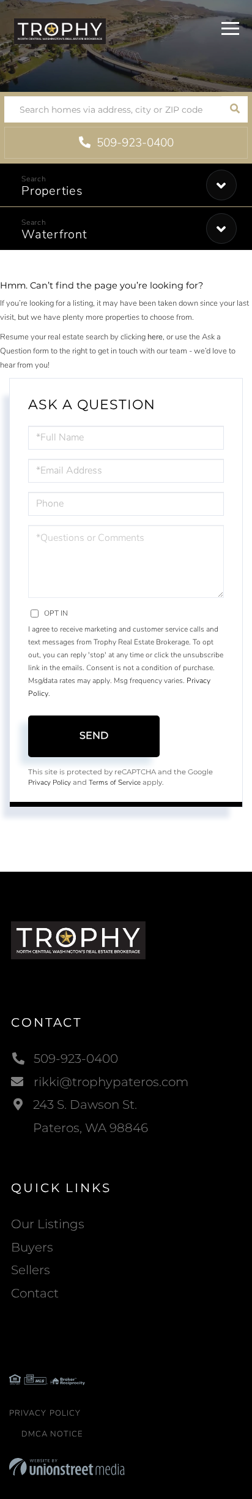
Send (94, 735)
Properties (52, 191)
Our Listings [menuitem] (47, 1224)
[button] (234, 109)
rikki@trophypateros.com (111, 1081)
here (155, 336)
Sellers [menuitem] (30, 1270)
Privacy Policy (49, 782)
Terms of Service (115, 782)
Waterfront (54, 234)
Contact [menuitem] (35, 1293)
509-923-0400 (134, 143)
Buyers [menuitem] (32, 1247)
